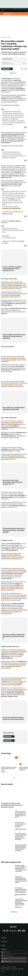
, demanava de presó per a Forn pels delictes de (13, 283)
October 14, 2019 (7, 213)
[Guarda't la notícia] (22, 69)
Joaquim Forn (7, 740)
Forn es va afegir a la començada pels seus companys (14, 651)
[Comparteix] (25, 69)
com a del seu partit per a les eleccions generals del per (14, 691)
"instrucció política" (11, 359)
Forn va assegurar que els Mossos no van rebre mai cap (13, 358)
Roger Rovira (17, 894)
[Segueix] (12, 69)
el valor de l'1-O (19, 386)
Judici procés (6, 68)
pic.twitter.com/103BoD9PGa (11, 208)
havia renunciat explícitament (13, 597)
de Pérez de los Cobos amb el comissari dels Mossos (13, 457)
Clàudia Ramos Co (18, 907)
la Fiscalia (19, 282)
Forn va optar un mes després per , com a (12, 587)
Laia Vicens (3, 771)
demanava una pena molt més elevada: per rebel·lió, (14, 295)
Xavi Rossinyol (18, 829)
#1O (12, 199)
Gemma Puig (23, 829)
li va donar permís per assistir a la (13, 679)
